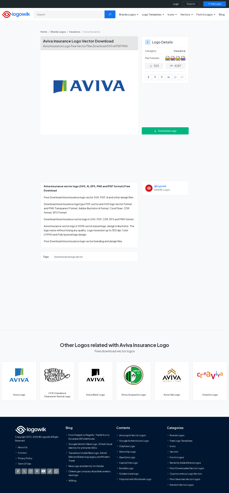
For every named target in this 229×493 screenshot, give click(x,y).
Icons (173, 446)
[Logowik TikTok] (50, 471)
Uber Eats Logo (127, 457)
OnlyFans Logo (127, 446)
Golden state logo (129, 473)
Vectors (174, 451)
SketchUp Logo (127, 451)
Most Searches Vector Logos (185, 479)
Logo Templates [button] (151, 14)
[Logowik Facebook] (18, 471)
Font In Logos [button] (204, 14)
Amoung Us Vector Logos (132, 435)
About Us (22, 447)
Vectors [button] (185, 14)
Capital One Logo (128, 462)
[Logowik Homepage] (16, 14)
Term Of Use (24, 463)
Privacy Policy (25, 458)
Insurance (74, 31)
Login (176, 4)
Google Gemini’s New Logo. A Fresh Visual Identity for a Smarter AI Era (90, 446)
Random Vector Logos (182, 484)
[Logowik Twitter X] (24, 471)
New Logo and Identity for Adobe (86, 466)
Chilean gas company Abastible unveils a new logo (89, 473)
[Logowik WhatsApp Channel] (56, 471)
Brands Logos (58, 31)
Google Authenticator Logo (134, 440)
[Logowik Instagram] (30, 471)
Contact (22, 452)
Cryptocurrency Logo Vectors (186, 473)
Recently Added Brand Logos (185, 462)
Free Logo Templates (181, 440)
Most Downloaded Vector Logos (187, 468)
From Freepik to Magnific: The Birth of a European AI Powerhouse (89, 437)
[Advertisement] (89, 160)
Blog (222, 14)
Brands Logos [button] (127, 14)
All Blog (72, 480)
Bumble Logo (126, 468)
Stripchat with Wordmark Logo (135, 479)
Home (44, 31)
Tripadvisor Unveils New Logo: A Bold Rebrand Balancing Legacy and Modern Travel (89, 456)
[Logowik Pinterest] (37, 471)
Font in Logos (177, 457)
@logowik (160, 186)
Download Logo (167, 130)
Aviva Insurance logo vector (68, 256)
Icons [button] (171, 14)
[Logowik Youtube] (43, 471)
